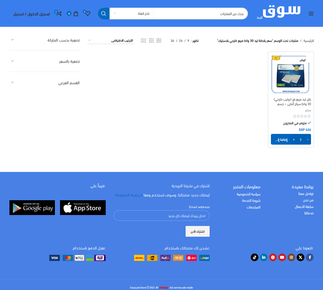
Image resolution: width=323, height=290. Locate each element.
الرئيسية (309, 40)
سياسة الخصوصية (248, 194)
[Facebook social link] (310, 257)
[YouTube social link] (282, 257)
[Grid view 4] (143, 40)
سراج (308, 109)
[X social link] (300, 257)
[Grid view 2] (159, 40)
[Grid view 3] (151, 40)
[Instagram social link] (291, 257)
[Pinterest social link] (273, 257)
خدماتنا (309, 212)
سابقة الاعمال (304, 206)
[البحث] (104, 13)
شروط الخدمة (251, 200)
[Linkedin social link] (264, 257)
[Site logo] (278, 13)
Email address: (199, 206)
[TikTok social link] (254, 257)
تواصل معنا (306, 193)
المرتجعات (253, 207)
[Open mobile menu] (311, 13)
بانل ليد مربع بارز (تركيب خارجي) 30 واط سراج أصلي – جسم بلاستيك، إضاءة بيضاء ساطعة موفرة (292, 106)
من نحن (308, 199)
